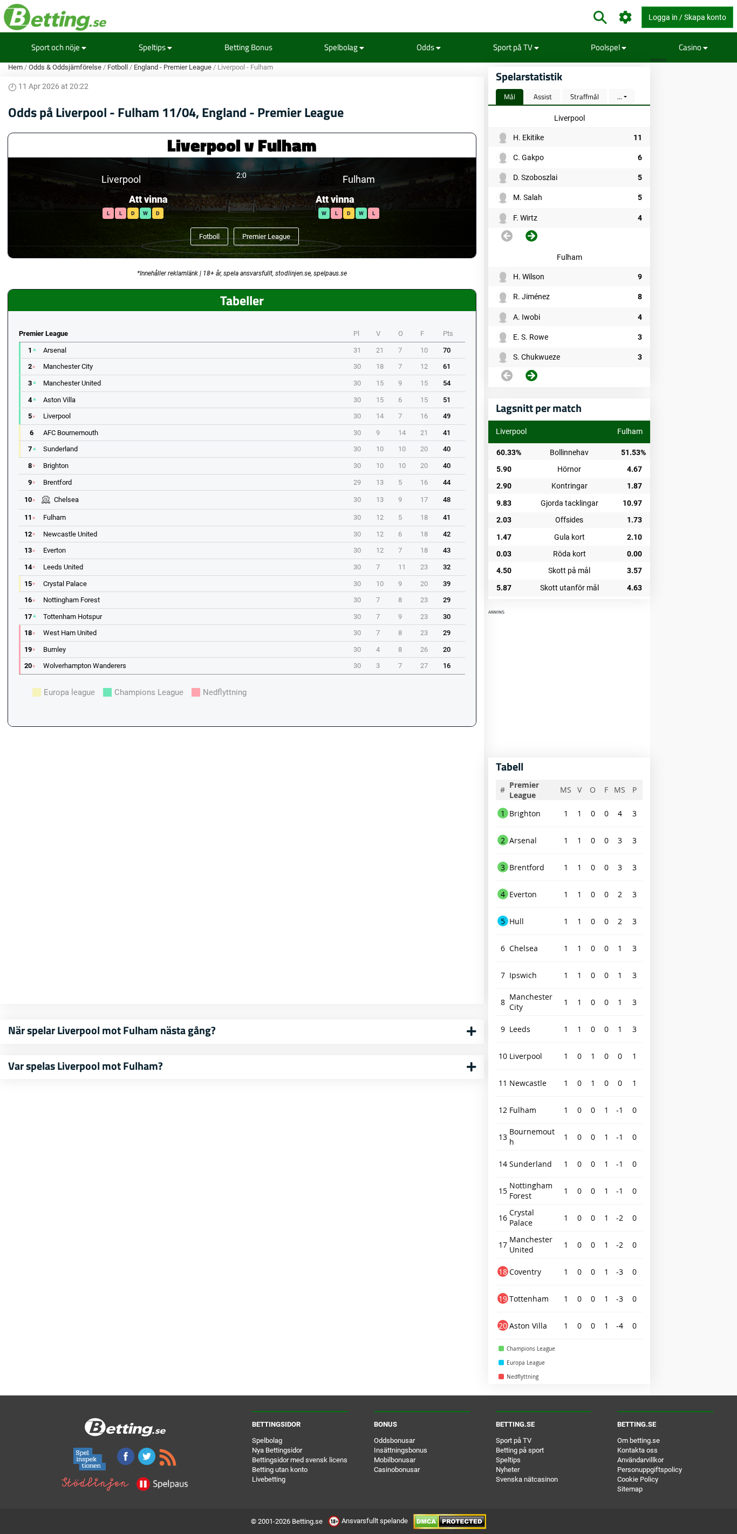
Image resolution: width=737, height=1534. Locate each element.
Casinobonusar (397, 1470)
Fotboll (117, 67)
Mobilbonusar (394, 1460)
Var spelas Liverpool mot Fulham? (85, 1065)
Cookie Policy (637, 1479)
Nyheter (508, 1470)
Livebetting (268, 1479)
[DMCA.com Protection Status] (449, 1521)
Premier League (266, 236)
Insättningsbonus (400, 1450)
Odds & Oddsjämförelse (65, 67)
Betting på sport (520, 1450)
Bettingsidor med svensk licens (299, 1460)
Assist (543, 96)
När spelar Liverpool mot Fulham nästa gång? (112, 1030)
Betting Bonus (248, 47)
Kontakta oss (637, 1450)
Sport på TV (513, 47)
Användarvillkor (640, 1460)
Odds (426, 47)
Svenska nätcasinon (527, 1479)
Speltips (153, 47)
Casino (691, 47)
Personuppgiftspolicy (649, 1470)
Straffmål (584, 96)
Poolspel (606, 47)
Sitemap (630, 1489)
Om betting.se (638, 1440)
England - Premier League (172, 67)
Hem (15, 67)
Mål (509, 96)
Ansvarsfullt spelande (375, 1521)
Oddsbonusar (394, 1440)
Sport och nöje (56, 47)
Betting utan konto (280, 1470)
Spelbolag (341, 47)
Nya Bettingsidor (277, 1450)
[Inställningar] (625, 17)
